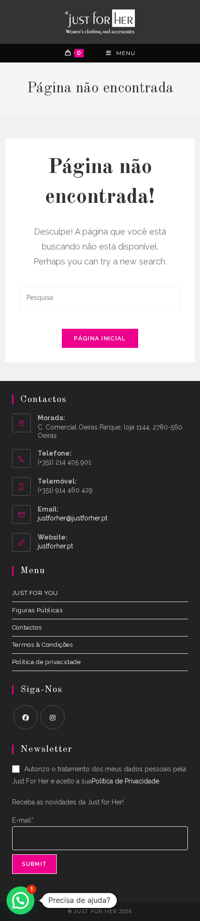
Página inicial (100, 338)
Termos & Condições (42, 644)
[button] (20, 900)
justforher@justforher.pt (72, 518)
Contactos (26, 627)
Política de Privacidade (125, 781)
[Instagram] (52, 717)
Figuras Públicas (37, 610)
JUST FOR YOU (35, 592)
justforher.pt (55, 546)
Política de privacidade (46, 661)
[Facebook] (25, 717)
